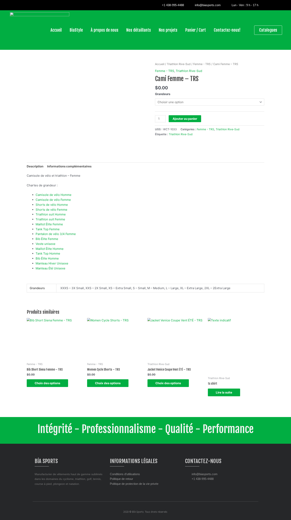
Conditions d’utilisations (125, 474)
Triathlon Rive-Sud (179, 64)
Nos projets (168, 30)
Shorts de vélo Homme (52, 205)
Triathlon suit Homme (51, 214)
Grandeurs (162, 94)
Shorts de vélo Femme (51, 209)
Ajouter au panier (185, 119)
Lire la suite (224, 392)
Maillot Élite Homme (50, 249)
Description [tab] (35, 166)
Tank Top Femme (48, 229)
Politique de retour (121, 478)
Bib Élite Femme (47, 239)
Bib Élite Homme (47, 258)
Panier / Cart (195, 30)
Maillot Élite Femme (49, 224)
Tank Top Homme (48, 253)
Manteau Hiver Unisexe (52, 263)
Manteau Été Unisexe (50, 268)
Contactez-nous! (227, 30)
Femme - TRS (202, 64)
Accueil (56, 30)
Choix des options (47, 383)
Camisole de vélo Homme (53, 195)
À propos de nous (104, 30)
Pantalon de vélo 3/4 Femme (56, 234)
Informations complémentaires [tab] (69, 166)
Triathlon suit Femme (50, 219)
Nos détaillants (138, 30)
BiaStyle (76, 30)
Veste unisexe (45, 244)
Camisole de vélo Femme (53, 200)
